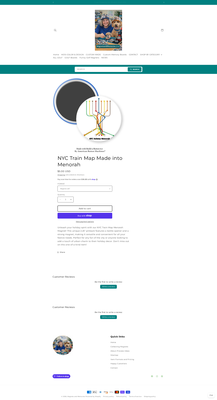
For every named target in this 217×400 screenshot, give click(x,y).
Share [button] (62, 252)
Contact (114, 368)
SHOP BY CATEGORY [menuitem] (150, 55)
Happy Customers (119, 364)
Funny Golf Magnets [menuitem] (89, 58)
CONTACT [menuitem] (133, 55)
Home (113, 342)
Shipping (61, 175)
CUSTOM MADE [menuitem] (93, 55)
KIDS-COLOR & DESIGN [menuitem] (72, 55)
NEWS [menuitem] (104, 58)
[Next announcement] (163, 2)
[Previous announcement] (53, 2)
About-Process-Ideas (120, 351)
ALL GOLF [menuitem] (57, 58)
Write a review (108, 287)
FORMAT (61, 184)
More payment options (85, 221)
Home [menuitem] (56, 55)
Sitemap (114, 355)
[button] (55, 30)
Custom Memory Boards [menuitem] (115, 55)
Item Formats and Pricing (122, 359)
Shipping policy (150, 396)
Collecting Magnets (119, 347)
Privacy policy (108, 396)
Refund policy (121, 396)
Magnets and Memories (76, 396)
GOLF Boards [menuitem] (71, 58)
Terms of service (135, 396)
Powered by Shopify (93, 396)
